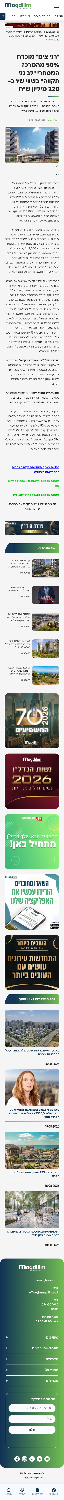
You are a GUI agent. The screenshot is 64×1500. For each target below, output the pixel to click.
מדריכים (52, 1359)
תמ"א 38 (51, 1370)
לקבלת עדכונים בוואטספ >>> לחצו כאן (36, 495)
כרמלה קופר (53, 120)
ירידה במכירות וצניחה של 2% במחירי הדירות (18, 589)
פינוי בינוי (51, 1337)
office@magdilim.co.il (43, 1292)
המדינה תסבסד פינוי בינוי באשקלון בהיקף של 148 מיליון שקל (17, 644)
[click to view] (32, 25)
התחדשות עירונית (45, 1348)
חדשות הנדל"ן (34, 32)
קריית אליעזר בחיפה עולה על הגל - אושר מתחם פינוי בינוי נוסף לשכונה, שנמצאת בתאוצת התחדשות (19, 564)
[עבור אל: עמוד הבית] (18, 5)
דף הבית (50, 32)
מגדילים (52, 1381)
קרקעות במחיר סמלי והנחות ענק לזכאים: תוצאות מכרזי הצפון (19, 671)
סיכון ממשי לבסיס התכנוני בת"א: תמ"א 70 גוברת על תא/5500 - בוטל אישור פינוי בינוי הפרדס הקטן (34, 1113)
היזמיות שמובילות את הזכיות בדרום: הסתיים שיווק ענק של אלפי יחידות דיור (18, 617)
